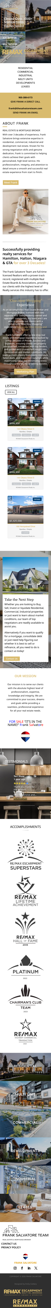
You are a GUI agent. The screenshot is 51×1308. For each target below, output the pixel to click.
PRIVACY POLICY (11, 1247)
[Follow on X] (36, 1268)
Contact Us (12, 658)
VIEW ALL (11, 392)
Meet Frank (10, 182)
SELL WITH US (10, 44)
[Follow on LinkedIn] (29, 1268)
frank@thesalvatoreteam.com (25, 108)
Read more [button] (20, 798)
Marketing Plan (25, 371)
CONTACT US (8, 1243)
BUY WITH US (10, 37)
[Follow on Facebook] (22, 1268)
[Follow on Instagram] (15, 1268)
